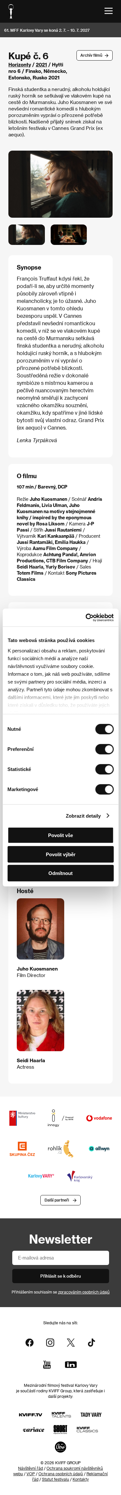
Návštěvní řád (30, 1468)
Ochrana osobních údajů (60, 1473)
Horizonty (19, 64)
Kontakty (81, 1479)
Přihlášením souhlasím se (61, 1292)
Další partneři (57, 1200)
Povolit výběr (61, 854)
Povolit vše (60, 835)
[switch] (104, 749)
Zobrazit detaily (83, 815)
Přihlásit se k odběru (60, 1275)
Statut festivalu (55, 1479)
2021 (41, 64)
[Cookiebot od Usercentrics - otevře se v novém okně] (86, 617)
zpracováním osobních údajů (84, 1292)
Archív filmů (91, 55)
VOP (30, 1473)
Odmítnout (60, 873)
